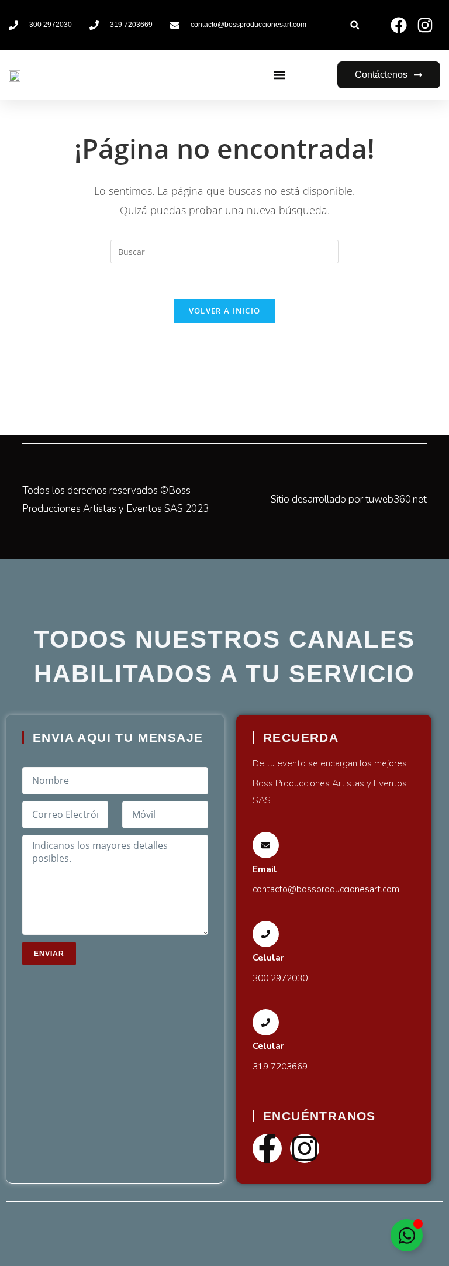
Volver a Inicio (225, 310)
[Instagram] (304, 1148)
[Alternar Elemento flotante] (407, 1235)
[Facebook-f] (267, 1148)
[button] (355, 25)
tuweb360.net (396, 499)
